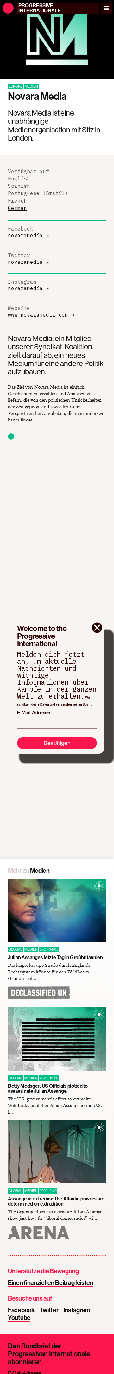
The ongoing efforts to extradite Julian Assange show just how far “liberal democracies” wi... (55, 1214)
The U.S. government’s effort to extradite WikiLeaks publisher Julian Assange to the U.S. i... (55, 1105)
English (19, 178)
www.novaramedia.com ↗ (41, 315)
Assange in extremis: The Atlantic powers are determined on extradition (56, 1201)
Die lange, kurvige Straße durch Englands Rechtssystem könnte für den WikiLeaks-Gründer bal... (49, 972)
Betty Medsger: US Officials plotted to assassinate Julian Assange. (48, 1088)
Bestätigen (57, 742)
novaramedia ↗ (28, 235)
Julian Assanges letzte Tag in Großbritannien (55, 957)
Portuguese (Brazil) (38, 193)
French (17, 201)
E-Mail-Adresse (33, 713)
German (17, 208)
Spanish (19, 186)
